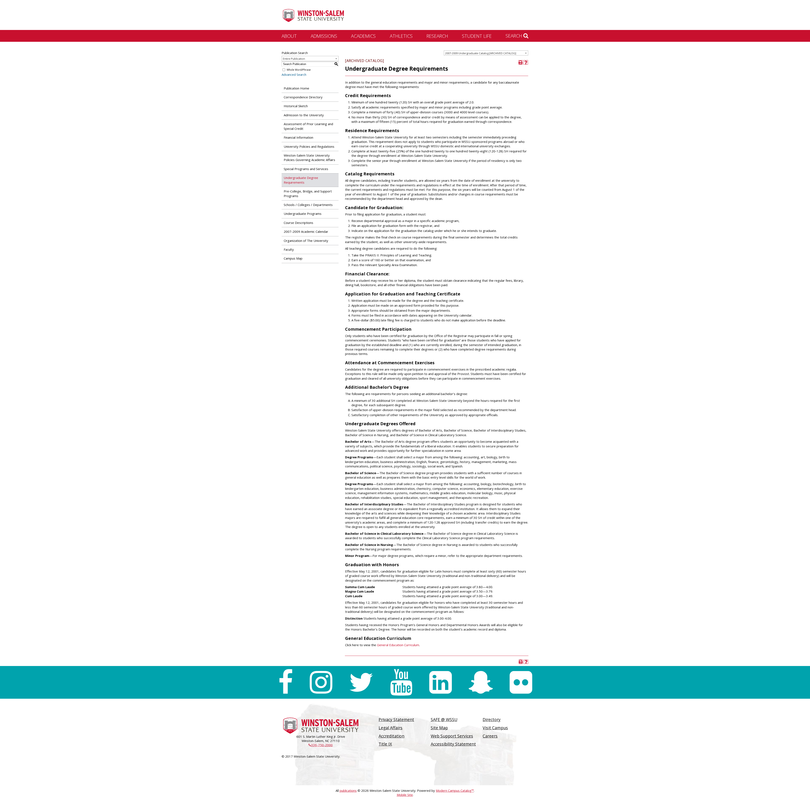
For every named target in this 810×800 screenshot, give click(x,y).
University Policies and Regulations (309, 146)
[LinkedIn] (440, 682)
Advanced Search (294, 74)
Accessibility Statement (453, 744)
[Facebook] (285, 682)
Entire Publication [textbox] (294, 59)
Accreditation (391, 736)
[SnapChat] (480, 682)
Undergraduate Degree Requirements (301, 180)
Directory (492, 719)
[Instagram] (321, 682)
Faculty (289, 249)
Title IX (385, 744)
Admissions (324, 36)
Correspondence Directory (303, 97)
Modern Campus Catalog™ (455, 790)
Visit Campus (495, 728)
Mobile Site (405, 795)
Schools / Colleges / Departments (308, 205)
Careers (490, 736)
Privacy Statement (396, 719)
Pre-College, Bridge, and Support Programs (308, 193)
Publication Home (296, 88)
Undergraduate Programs (302, 213)
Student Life (477, 36)
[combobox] (486, 52)
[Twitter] (361, 682)
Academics (363, 36)
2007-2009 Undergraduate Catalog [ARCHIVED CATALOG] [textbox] (480, 53)
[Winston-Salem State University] (313, 15)
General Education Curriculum (398, 645)
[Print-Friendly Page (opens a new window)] (520, 62)
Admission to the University (304, 115)
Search (514, 35)
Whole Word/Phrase (299, 70)
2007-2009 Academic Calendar (306, 231)
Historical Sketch (296, 106)
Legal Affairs (390, 728)
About (289, 36)
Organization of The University (306, 240)
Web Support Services (452, 736)
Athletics (401, 36)
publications (348, 790)
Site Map (439, 728)
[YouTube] (401, 682)
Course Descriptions (298, 223)
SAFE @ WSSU (444, 719)
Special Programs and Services (306, 169)
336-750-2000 (321, 745)
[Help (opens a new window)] (526, 62)
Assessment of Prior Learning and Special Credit (308, 126)
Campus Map (293, 258)
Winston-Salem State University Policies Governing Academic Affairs (309, 157)
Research (437, 36)
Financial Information (298, 137)
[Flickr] (521, 682)
